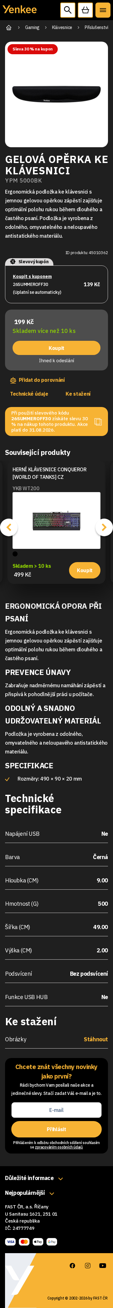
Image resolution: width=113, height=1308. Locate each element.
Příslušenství (96, 27)
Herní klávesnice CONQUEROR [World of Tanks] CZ (50, 473)
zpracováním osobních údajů (59, 1147)
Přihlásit (56, 1129)
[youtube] (103, 1266)
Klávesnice (62, 27)
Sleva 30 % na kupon (33, 49)
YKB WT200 (26, 488)
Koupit (56, 348)
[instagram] (88, 1266)
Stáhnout (96, 1039)
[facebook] (72, 1266)
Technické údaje (29, 394)
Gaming (32, 27)
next (104, 527)
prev (9, 527)
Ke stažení (78, 394)
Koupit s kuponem (32, 276)
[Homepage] (20, 12)
